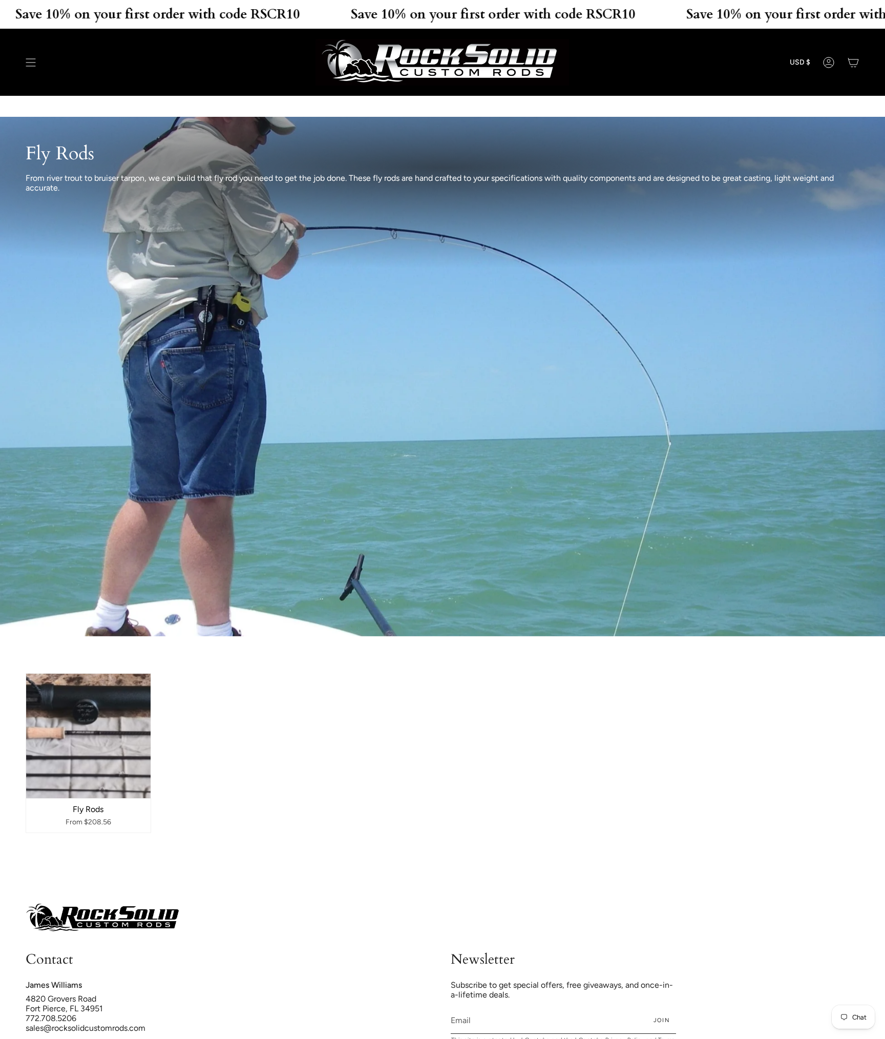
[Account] (829, 62)
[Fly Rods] (88, 736)
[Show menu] (30, 62)
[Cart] (853, 62)
